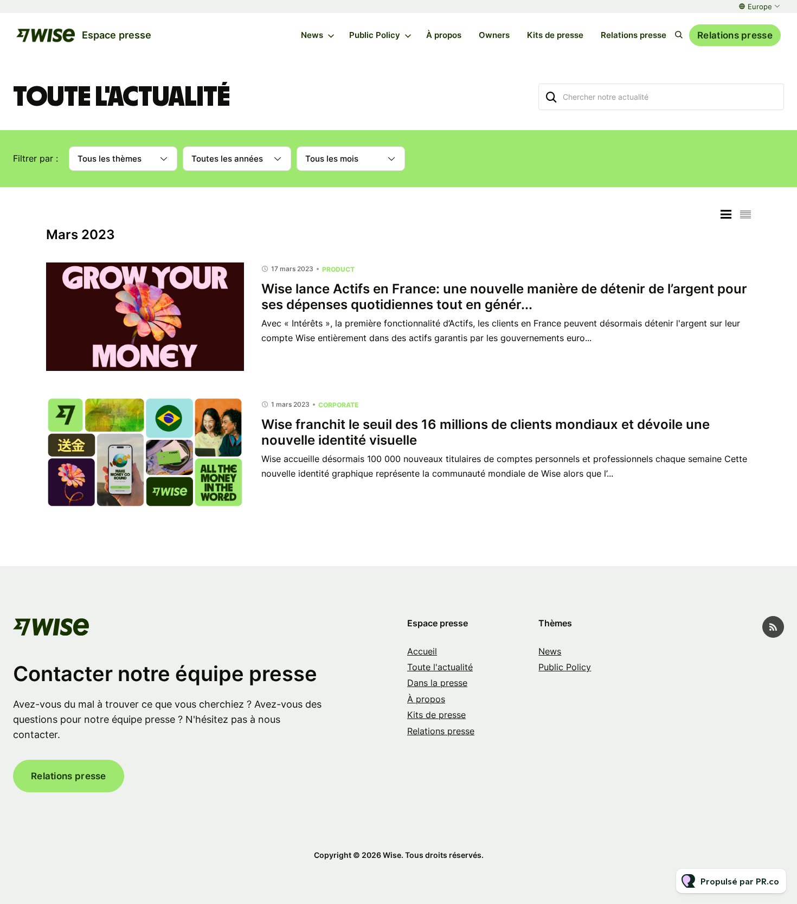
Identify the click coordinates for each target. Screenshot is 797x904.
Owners (494, 35)
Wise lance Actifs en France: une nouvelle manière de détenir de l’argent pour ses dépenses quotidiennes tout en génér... (504, 296)
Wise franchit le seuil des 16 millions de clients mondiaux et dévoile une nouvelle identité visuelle (485, 432)
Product (338, 269)
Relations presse (633, 35)
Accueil (422, 651)
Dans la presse (437, 682)
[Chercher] (551, 97)
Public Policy (374, 35)
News (312, 35)
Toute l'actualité (440, 667)
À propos (443, 35)
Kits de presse (555, 35)
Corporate (338, 405)
